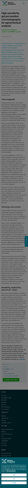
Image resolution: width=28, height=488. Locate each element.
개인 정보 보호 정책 (11, 471)
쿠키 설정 (14, 482)
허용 (14, 475)
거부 (14, 478)
